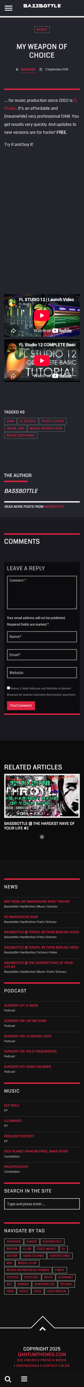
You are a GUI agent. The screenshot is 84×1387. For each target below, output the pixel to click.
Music (42, 29)
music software (21, 435)
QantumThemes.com (42, 1355)
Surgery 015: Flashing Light (28, 1036)
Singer (23, 1284)
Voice (23, 1291)
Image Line (15, 428)
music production (46, 428)
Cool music (46, 1249)
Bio (20, 1360)
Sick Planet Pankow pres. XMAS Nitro (36, 1152)
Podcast (31, 1277)
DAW (10, 421)
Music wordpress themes (28, 1270)
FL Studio (28, 421)
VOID (38, 1291)
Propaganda (27, 1366)
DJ (63, 1249)
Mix (9, 1263)
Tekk (10, 1291)
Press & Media (54, 1360)
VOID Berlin (56, 1291)
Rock (48, 1277)
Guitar (12, 1256)
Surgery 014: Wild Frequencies (30, 1052)
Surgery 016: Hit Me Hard (25, 1021)
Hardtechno (60, 1256)
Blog (65, 1366)
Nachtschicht (16, 1167)
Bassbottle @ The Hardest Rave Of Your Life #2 (39, 826)
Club (27, 1249)
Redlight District (19, 1136)
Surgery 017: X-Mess (21, 1006)
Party (59, 1270)
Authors (14, 1242)
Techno (66, 1284)
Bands (32, 1242)
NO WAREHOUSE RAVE (21, 917)
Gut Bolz (11, 1106)
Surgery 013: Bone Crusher (27, 1067)
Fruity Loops (53, 421)
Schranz (65, 1277)
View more (42, 796)
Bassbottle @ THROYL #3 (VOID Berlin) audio (41, 932)
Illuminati (13, 1121)
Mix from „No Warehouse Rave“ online (37, 902)
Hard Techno (33, 1256)
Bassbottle (28, 69)
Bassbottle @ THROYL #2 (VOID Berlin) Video (41, 948)
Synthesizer (45, 1284)
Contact (50, 1366)
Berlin (12, 1249)
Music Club (27, 1263)
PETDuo (13, 1277)
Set (9, 1284)
